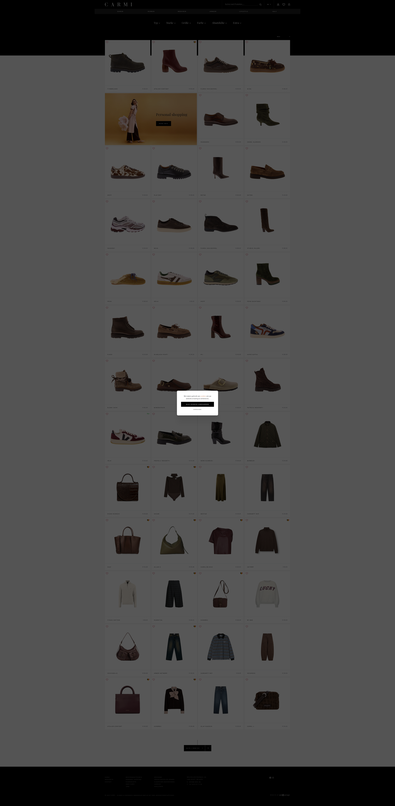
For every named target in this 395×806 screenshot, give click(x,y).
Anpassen (197, 409)
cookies (203, 396)
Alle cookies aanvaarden (197, 404)
